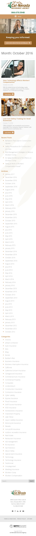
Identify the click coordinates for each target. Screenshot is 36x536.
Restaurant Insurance (13, 438)
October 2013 (10, 295)
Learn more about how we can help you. (17, 43)
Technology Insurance (13, 460)
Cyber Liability (10, 395)
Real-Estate (9, 435)
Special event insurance (13, 454)
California (8, 367)
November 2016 (11, 180)
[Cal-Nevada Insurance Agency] (18, 5)
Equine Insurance (11, 398)
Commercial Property (12, 380)
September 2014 (11, 261)
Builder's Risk (10, 358)
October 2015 (10, 220)
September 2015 (11, 224)
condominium (10, 386)
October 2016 (10, 183)
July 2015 (8, 230)
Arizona (8, 340)
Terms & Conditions (10, 519)
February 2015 (10, 245)
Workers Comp (10, 472)
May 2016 (8, 199)
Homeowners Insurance (14, 411)
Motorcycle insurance (13, 423)
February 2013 (10, 319)
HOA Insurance (10, 408)
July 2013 (8, 304)
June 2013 (8, 307)
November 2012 (11, 329)
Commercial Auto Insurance (15, 377)
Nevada (7, 426)
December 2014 (11, 251)
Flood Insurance (11, 401)
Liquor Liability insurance (14, 420)
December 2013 (11, 288)
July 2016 (8, 193)
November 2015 (11, 217)
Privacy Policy (21, 519)
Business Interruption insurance (16, 364)
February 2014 (10, 282)
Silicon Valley (9, 451)
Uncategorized (10, 466)
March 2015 (9, 242)
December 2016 (11, 177)
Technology (9, 457)
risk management (11, 442)
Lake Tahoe (9, 417)
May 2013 (8, 310)
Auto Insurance (10, 346)
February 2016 (10, 208)
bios (6, 349)
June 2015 (8, 233)
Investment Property (12, 414)
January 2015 (9, 248)
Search (32, 481)
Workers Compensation (13, 475)
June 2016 (8, 196)
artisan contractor (11, 343)
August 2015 (9, 227)
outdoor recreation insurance (15, 432)
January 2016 (9, 211)
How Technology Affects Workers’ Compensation (16, 81)
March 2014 (9, 279)
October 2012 (10, 332)
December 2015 (11, 214)
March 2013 (9, 316)
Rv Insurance (10, 445)
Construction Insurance (13, 389)
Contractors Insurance (13, 392)
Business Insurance (12, 361)
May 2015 (8, 236)
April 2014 (8, 276)
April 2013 (8, 313)
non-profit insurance (12, 429)
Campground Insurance (13, 374)
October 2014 (10, 258)
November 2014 (11, 254)
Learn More (8, 94)
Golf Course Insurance (13, 404)
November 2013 (11, 292)
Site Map (29, 519)
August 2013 (9, 301)
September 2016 (11, 186)
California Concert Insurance (15, 370)
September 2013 (11, 298)
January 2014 (9, 285)
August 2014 (9, 264)
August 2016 (9, 190)
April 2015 (8, 239)
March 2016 (9, 205)
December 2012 (11, 325)
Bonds (7, 355)
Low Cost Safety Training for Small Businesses (17, 120)
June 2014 (8, 270)
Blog (6, 352)
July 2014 (8, 267)
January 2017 (9, 174)
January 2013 (9, 322)
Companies (9, 383)
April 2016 (8, 202)
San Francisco (10, 448)
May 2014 (8, 273)
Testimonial (9, 463)
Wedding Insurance (12, 469)
